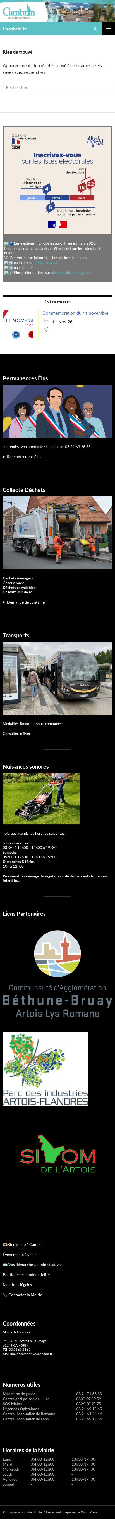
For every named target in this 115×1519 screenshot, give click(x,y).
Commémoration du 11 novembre (75, 313)
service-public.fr (45, 262)
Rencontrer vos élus (24, 456)
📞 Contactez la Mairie (22, 1294)
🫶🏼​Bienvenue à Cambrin (24, 1244)
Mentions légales (17, 1284)
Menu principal (108, 28)
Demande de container (26, 602)
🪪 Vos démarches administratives (32, 1264)
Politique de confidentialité (26, 1274)
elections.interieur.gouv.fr (71, 272)
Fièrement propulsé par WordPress (71, 1512)
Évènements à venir (19, 1254)
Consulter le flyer (16, 733)
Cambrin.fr (15, 28)
